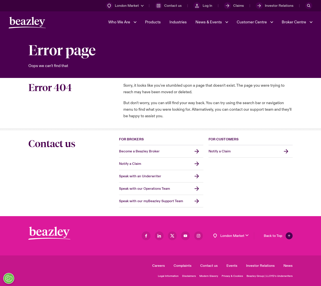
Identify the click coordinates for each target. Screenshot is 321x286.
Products (153, 22)
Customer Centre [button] (252, 22)
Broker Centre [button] (294, 22)
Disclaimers (189, 276)
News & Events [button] (209, 22)
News (288, 266)
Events (231, 266)
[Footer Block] (49, 233)
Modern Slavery (208, 276)
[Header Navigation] (27, 22)
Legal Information (168, 276)
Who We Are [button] (119, 22)
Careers (158, 266)
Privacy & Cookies (232, 276)
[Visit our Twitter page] (172, 235)
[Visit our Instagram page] (198, 235)
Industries (178, 22)
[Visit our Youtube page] (185, 235)
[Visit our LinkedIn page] (159, 235)
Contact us (209, 266)
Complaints (183, 266)
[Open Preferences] (8, 278)
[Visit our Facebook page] (146, 235)
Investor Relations (260, 266)
